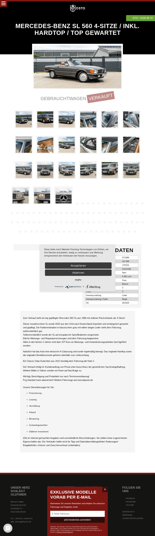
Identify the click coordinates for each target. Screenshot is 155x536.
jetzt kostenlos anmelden (77, 519)
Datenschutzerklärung (64, 532)
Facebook (130, 498)
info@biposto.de (23, 522)
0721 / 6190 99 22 (143, 18)
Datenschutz (128, 512)
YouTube (129, 505)
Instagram (130, 502)
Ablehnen (78, 272)
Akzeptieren (78, 265)
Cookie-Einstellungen (132, 518)
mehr (78, 279)
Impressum (127, 515)
